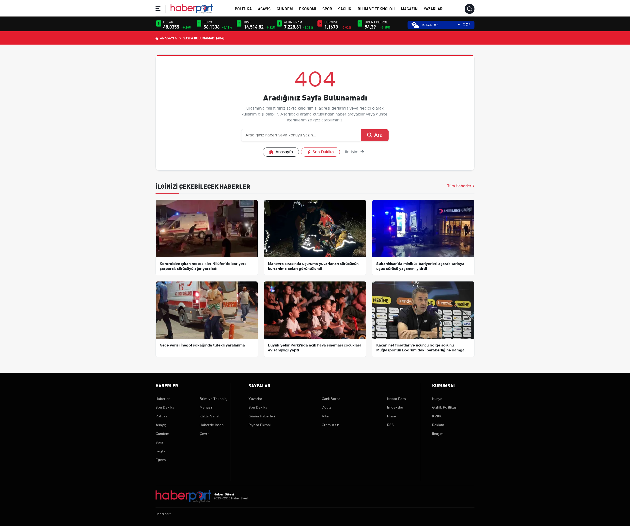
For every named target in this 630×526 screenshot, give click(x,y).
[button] (158, 9)
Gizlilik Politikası (444, 407)
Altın (325, 416)
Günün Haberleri (262, 416)
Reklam (438, 425)
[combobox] (441, 25)
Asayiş (264, 8)
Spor (327, 8)
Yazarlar (433, 8)
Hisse (391, 416)
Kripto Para (396, 398)
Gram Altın (330, 425)
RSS (390, 425)
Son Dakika (323, 151)
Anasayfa (168, 37)
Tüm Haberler (459, 186)
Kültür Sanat (210, 416)
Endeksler (395, 407)
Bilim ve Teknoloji (376, 8)
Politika (243, 8)
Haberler (163, 398)
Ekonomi (307, 8)
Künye (437, 398)
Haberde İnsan (211, 425)
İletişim (352, 151)
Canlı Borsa (331, 398)
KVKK (436, 416)
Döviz (326, 407)
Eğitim (161, 460)
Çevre (204, 433)
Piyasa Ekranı (259, 425)
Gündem (285, 8)
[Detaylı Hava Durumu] (415, 25)
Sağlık (344, 8)
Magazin (409, 8)
